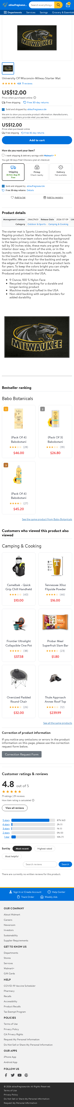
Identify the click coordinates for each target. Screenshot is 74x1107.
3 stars (6, 828)
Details (30, 190)
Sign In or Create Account (27, 892)
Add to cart (37, 140)
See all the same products (57, 723)
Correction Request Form (22, 754)
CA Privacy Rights (13, 1034)
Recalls (7, 996)
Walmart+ (9, 968)
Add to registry (55, 197)
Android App (10, 1062)
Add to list (20, 197)
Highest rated (44, 848)
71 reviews (27, 83)
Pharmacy (9, 991)
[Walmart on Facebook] (6, 1075)
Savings (44, 12)
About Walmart (12, 914)
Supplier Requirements (16, 940)
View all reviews (15, 808)
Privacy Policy (11, 1029)
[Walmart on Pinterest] (26, 1075)
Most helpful (11, 856)
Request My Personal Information (21, 1039)
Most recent (22, 848)
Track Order (27, 897)
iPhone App (10, 1056)
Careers (8, 919)
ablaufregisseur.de (36, 109)
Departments (15, 12)
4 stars (5, 824)
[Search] (58, 5)
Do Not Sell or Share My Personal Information (28, 1044)
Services (30, 12)
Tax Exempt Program (15, 1011)
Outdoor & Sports (37, 224)
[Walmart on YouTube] (19, 1075)
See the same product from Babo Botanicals (47, 519)
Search (65, 864)
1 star (6, 836)
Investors (8, 930)
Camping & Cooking (58, 224)
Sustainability (11, 935)
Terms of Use (11, 1024)
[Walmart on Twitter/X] (13, 1075)
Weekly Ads (51, 897)
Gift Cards (9, 973)
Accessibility (10, 1001)
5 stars (6, 820)
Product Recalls (12, 1006)
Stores (7, 958)
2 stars (6, 832)
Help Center (58, 892)
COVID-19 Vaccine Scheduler (19, 985)
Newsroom (9, 925)
